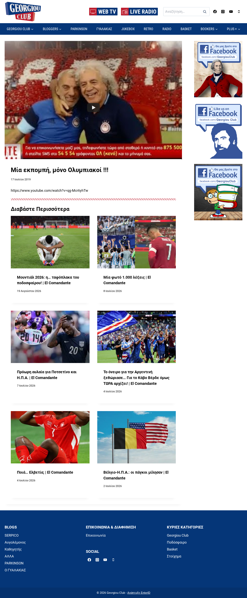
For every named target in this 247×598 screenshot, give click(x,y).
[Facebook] (214, 11)
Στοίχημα (174, 556)
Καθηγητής (13, 549)
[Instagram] (222, 11)
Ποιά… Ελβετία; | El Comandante (45, 472)
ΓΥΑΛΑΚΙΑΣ (104, 29)
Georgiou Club (178, 535)
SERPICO (12, 535)
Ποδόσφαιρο (177, 542)
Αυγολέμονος (15, 542)
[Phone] (238, 11)
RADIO (166, 29)
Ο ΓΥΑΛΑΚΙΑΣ (15, 570)
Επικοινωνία (96, 535)
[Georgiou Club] (23, 12)
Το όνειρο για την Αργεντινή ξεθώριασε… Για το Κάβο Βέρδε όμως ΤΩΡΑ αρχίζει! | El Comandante (136, 378)
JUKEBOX (128, 29)
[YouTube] (231, 11)
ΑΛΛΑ (9, 556)
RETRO (148, 29)
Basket (172, 549)
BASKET (186, 29)
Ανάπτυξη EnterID (138, 593)
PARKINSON (79, 29)
